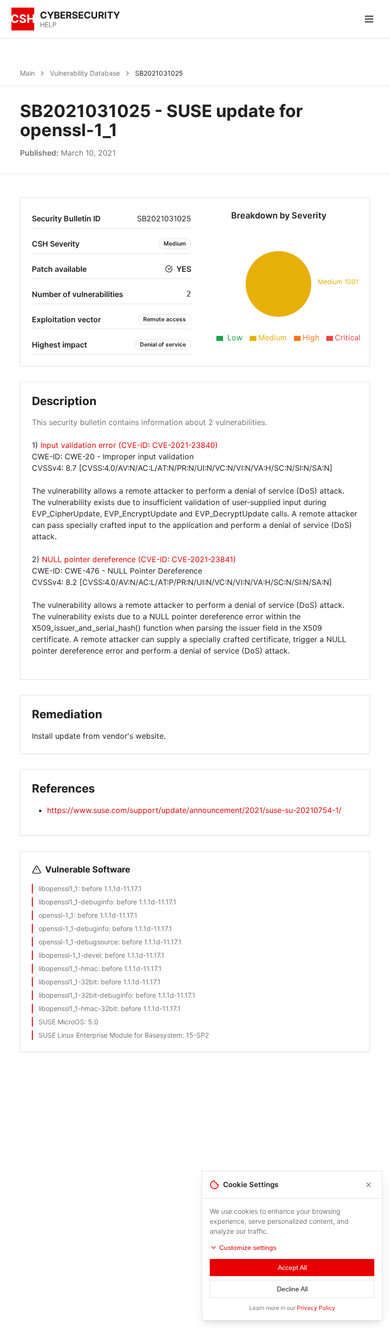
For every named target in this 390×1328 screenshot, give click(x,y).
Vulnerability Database (85, 73)
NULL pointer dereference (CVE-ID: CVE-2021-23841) (139, 559)
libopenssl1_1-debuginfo (76, 902)
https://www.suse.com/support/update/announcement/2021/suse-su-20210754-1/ (194, 810)
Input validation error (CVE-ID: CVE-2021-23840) (129, 445)
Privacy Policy (316, 1307)
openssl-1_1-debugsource (78, 942)
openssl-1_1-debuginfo (73, 928)
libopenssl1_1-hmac (68, 968)
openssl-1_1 (56, 915)
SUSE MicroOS (61, 1022)
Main (27, 73)
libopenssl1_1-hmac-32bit (78, 1008)
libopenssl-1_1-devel (70, 955)
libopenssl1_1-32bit (68, 982)
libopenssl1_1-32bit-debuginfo (85, 995)
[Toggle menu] (369, 19)
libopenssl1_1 (58, 888)
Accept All (292, 1267)
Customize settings (247, 1247)
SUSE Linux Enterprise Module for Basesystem (110, 1035)
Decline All (292, 1289)
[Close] (368, 1184)
